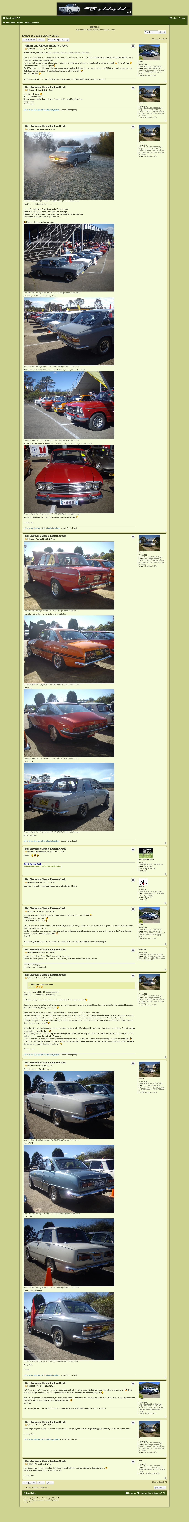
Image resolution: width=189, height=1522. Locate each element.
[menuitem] (17, 18)
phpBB (34, 1498)
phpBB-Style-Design (52, 1500)
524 (144, 890)
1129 (145, 952)
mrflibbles (142, 949)
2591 (145, 106)
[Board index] (94, 9)
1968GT (141, 61)
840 (144, 1464)
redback (142, 886)
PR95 (141, 1461)
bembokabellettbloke (146, 859)
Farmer (141, 103)
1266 (145, 64)
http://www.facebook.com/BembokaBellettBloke (42, 866)
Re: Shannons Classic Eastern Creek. (45, 87)
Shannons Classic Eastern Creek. (40, 36)
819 (144, 862)
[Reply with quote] (133, 46)
